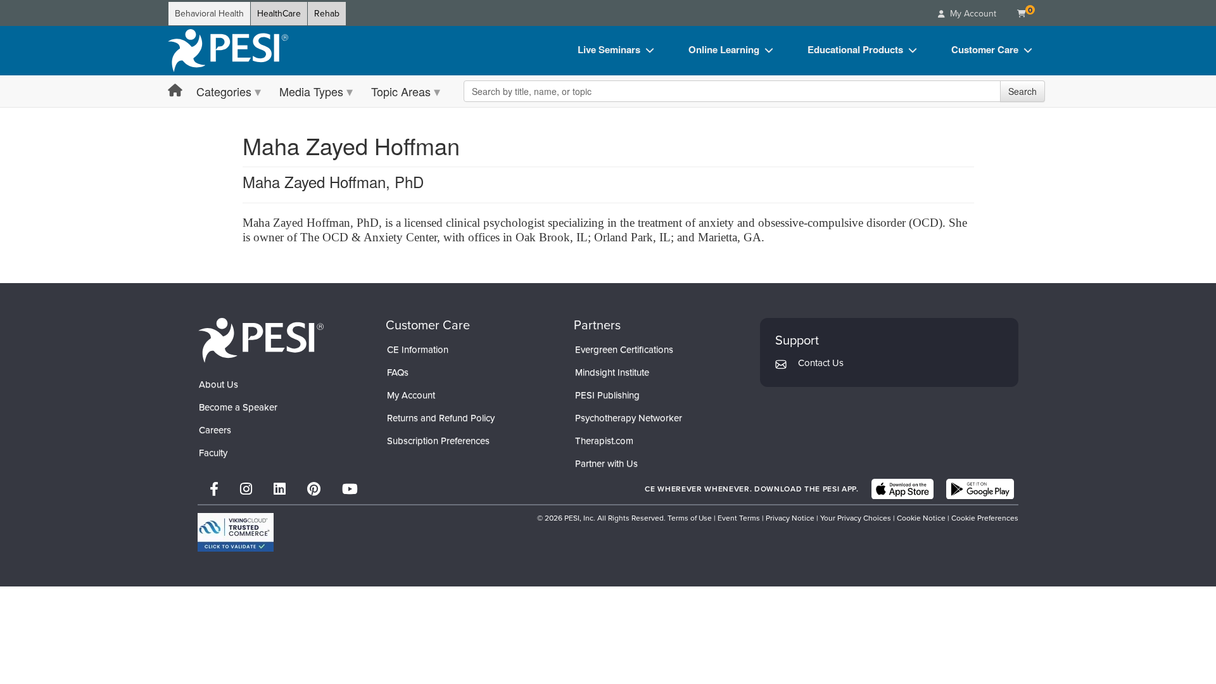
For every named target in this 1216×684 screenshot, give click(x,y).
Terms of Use (690, 518)
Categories (223, 91)
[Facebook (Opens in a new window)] (214, 489)
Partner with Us (606, 464)
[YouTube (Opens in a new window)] (350, 489)
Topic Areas (401, 91)
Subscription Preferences (438, 441)
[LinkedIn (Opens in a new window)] (279, 489)
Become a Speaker (238, 407)
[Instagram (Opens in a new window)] (246, 489)
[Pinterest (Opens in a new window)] (314, 489)
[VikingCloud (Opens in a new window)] (236, 532)
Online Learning (723, 49)
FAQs (397, 372)
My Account (411, 395)
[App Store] (902, 489)
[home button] (175, 91)
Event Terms (739, 518)
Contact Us (821, 363)
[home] (228, 50)
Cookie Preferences (984, 518)
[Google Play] (980, 489)
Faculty (213, 453)
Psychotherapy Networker (628, 418)
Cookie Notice (921, 518)
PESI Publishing (607, 395)
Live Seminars (609, 49)
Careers (215, 430)
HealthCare (279, 13)
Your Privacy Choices (855, 518)
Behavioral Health (209, 13)
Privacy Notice (790, 518)
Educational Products (855, 49)
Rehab (326, 13)
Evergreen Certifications (624, 350)
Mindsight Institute (612, 372)
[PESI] (261, 339)
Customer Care (984, 49)
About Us (218, 384)
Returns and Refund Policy (441, 418)
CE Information (417, 350)
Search (1022, 91)
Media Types (311, 91)
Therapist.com (604, 441)
